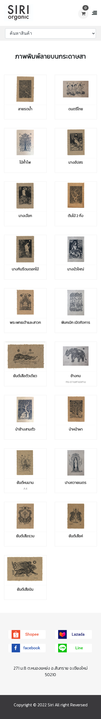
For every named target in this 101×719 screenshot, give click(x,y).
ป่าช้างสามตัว (25, 428)
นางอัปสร (75, 162)
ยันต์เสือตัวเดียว (25, 375)
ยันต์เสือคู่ (76, 535)
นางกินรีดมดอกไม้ (25, 268)
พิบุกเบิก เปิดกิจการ (75, 322)
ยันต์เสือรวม (25, 535)
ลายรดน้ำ (25, 108)
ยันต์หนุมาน (25, 482)
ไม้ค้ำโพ (25, 162)
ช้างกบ (76, 375)
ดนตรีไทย (75, 108)
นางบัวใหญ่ (75, 268)
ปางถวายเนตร (75, 482)
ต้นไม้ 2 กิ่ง (75, 215)
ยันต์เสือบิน (25, 589)
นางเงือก (25, 215)
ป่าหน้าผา (76, 428)
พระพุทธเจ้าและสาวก (25, 322)
